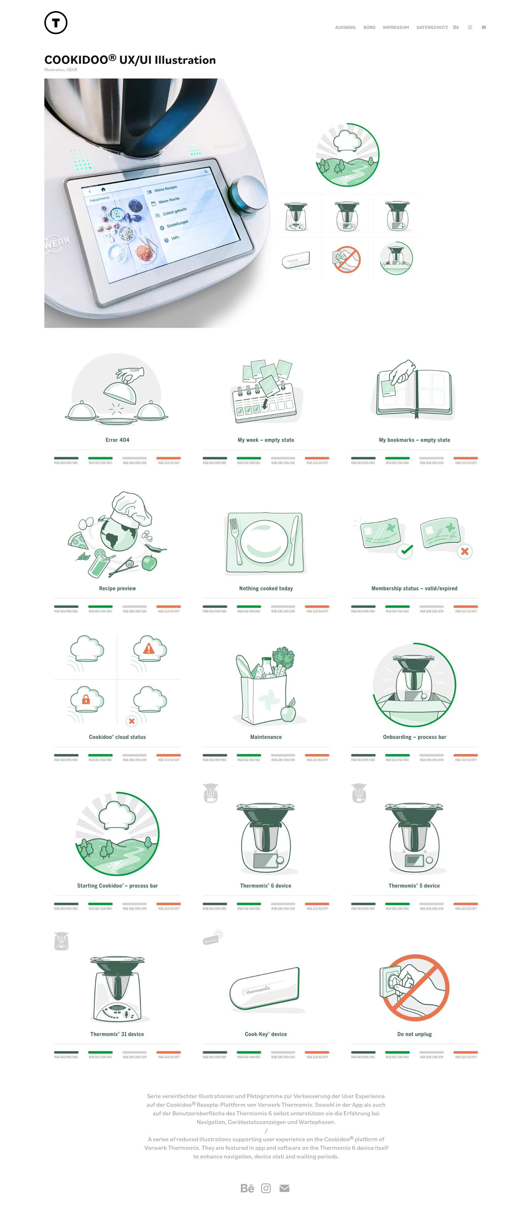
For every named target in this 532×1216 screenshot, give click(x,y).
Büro (370, 27)
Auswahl (345, 27)
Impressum (396, 27)
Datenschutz (432, 27)
